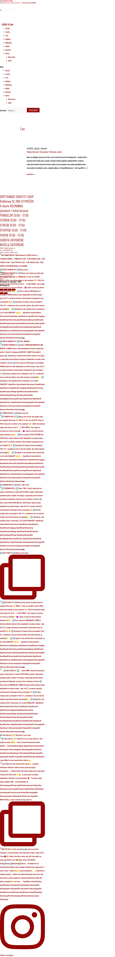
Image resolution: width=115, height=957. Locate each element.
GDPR (1, 279)
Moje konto (11, 57)
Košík (10, 61)
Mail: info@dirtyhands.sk (7, 248)
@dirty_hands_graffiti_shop (9, 252)
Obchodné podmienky (6, 277)
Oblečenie (8, 43)
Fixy (6, 35)
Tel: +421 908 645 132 (6, 250)
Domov (2, 272)
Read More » (31, 173)
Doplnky (8, 39)
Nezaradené (44, 152)
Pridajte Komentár (33, 152)
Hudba (7, 46)
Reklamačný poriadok (6, 274)
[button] (57, 67)
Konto (7, 53)
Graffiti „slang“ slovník (37, 148)
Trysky (7, 32)
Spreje (7, 28)
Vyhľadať (3, 110)
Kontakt (8, 50)
